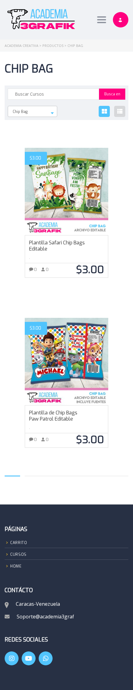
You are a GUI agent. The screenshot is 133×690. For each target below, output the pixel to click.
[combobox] (32, 111)
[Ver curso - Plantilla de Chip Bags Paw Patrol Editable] (66, 361)
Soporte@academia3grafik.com (52, 616)
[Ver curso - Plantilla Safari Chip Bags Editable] (66, 191)
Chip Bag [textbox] (20, 111)
